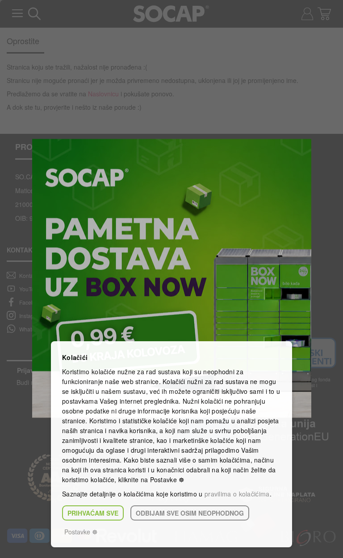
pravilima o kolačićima (237, 493)
